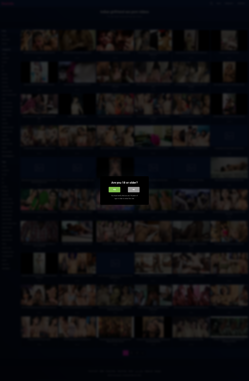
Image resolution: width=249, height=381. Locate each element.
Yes (114, 189)
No (134, 189)
